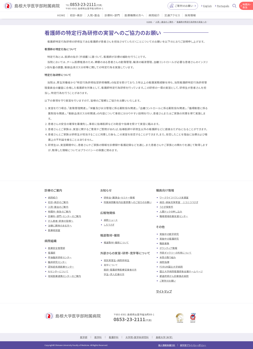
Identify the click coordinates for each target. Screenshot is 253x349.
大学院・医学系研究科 (137, 337)
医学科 (98, 337)
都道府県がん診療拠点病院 (174, 276)
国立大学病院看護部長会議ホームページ (181, 271)
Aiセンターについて (58, 271)
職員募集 (164, 243)
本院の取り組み (168, 257)
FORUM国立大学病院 (171, 266)
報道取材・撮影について (116, 242)
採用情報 (190, 15)
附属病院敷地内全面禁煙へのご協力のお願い (128, 202)
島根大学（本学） (164, 337)
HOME (61, 15)
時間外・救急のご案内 (59, 211)
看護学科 (114, 337)
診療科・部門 (112, 15)
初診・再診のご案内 (58, 202)
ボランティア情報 (168, 248)
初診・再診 (76, 15)
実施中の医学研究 (169, 234)
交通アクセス (172, 15)
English (207, 6)
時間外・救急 (247, 6)
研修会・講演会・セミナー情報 (119, 197)
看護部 (51, 252)
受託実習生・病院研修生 (116, 260)
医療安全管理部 (56, 248)
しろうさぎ (109, 224)
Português (223, 6)
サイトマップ (164, 291)
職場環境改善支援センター (174, 216)
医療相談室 (54, 230)
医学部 (83, 337)
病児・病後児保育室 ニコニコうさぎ (179, 202)
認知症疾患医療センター (61, 266)
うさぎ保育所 (166, 207)
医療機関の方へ (134, 15)
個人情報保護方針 (166, 345)
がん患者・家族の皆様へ (60, 221)
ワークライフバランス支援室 (174, 197)
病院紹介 (154, 15)
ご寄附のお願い (184, 6)
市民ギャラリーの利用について (176, 252)
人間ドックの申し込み (171, 211)
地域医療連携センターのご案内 (64, 276)
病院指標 (164, 262)
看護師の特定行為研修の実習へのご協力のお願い (198, 21)
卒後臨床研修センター (60, 257)
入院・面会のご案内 (164, 21)
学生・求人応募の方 (114, 274)
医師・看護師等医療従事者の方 (120, 269)
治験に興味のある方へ (60, 225)
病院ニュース (111, 220)
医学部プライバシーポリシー (193, 345)
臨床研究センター (57, 262)
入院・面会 (93, 15)
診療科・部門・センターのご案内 (64, 216)
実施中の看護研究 (169, 238)
